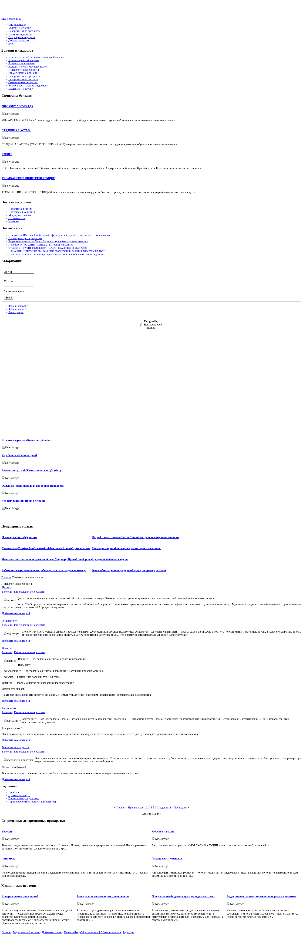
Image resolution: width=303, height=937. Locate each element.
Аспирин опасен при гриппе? (20, 896)
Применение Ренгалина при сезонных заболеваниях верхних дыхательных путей (57, 250)
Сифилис (13, 792)
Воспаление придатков (15, 747)
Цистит (6, 587)
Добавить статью (52, 932)
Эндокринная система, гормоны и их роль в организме (261, 896)
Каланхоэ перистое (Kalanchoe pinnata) (26, 440)
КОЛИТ (7, 154)
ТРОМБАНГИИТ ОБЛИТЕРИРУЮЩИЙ (28, 178)
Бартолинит (9, 708)
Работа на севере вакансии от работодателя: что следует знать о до (44, 570)
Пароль (8, 281)
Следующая (164, 807)
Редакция (128, 932)
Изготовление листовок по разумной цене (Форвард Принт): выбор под (47, 559)
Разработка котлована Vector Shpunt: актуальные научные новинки (48, 241)
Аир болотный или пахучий (19, 455)
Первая (120, 807)
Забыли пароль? (18, 305)
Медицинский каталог (26, 932)
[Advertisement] (151, 9)
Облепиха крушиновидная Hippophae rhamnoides (33, 485)
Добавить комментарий (16, 613)
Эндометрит (9, 620)
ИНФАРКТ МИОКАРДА (17, 106)
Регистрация (15, 312)
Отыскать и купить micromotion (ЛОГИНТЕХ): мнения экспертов (47, 247)
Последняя (180, 807)
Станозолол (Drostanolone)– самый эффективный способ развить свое (46, 548)
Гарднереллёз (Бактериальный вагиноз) (32, 801)
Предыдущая (135, 807)
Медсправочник (11, 18)
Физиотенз (8, 858)
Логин (8, 271)
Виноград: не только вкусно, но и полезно (103, 896)
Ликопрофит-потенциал (167, 858)
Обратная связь (89, 932)
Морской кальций (163, 831)
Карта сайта (71, 932)
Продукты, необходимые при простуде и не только (183, 896)
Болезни (7, 591)
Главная (6, 577)
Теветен (7, 831)
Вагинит (7, 648)
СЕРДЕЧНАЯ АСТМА (16, 130)
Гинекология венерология (29, 591)
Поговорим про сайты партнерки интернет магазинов (40, 244)
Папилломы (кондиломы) (23, 798)
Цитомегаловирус (19, 795)
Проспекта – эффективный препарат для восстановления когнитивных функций (56, 254)
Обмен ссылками (110, 932)
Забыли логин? (17, 309)
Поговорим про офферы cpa (25, 238)
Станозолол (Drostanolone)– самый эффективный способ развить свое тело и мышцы (59, 235)
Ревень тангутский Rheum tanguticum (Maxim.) (31, 470)
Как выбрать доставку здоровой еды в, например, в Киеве (129, 570)
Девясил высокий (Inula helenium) (23, 500)
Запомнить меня (14, 291)
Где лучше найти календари (110, 559)
